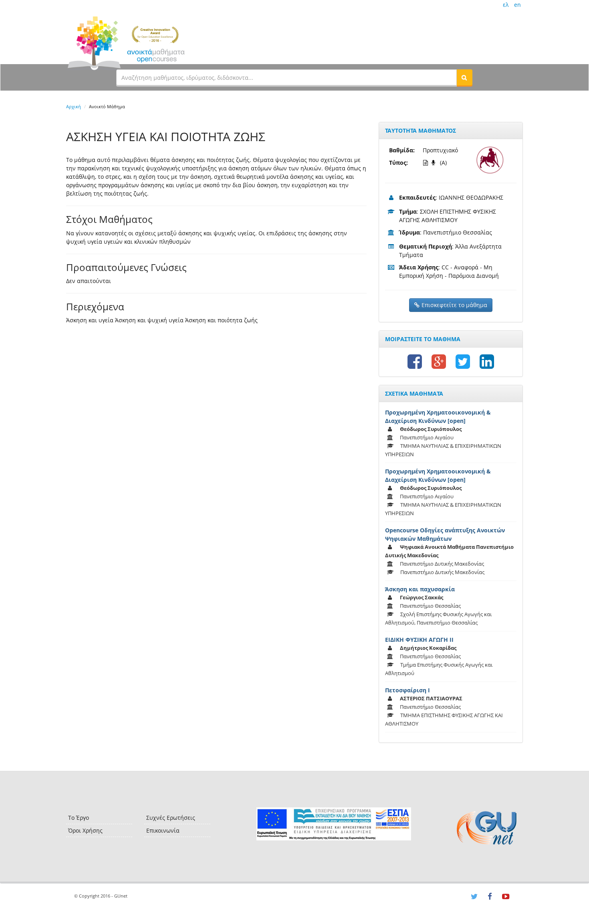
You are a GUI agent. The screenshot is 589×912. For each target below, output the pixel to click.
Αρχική (73, 106)
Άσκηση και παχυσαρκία (420, 589)
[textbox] (286, 77)
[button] (464, 77)
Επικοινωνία (163, 830)
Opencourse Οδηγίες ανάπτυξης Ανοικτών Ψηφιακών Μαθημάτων (445, 534)
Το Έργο (78, 817)
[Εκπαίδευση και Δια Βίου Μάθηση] (333, 824)
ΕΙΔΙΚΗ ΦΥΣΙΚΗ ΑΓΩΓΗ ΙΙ (419, 639)
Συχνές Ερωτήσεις (170, 817)
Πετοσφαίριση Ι (407, 690)
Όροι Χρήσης (85, 830)
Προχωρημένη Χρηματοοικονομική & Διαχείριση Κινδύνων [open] (438, 416)
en (517, 4)
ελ (505, 4)
